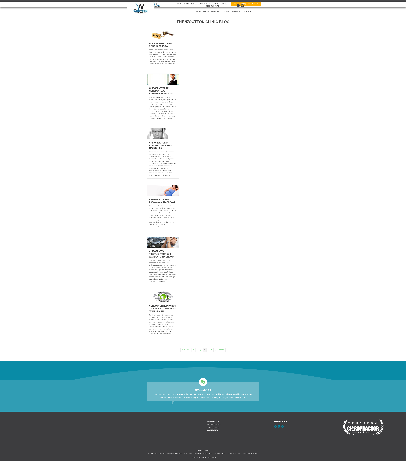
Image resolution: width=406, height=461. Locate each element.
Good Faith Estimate (250, 453)
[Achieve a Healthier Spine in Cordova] (163, 34)
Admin (150, 453)
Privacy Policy (220, 453)
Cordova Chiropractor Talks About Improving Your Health (162, 309)
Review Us (236, 12)
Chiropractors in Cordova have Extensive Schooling (161, 91)
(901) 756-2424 (212, 6)
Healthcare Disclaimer (192, 453)
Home (198, 12)
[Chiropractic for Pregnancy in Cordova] (163, 190)
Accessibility (160, 453)
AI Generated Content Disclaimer (203, 457)
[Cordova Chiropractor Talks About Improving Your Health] (163, 297)
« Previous (186, 350)
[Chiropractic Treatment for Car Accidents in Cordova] (163, 242)
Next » (221, 350)
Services (226, 12)
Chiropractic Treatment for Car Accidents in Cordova (161, 254)
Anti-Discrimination (174, 453)
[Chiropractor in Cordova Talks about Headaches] (163, 133)
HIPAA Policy (208, 453)
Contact (247, 12)
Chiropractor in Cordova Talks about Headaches (161, 145)
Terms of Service (234, 453)
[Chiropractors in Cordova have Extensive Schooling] (163, 79)
